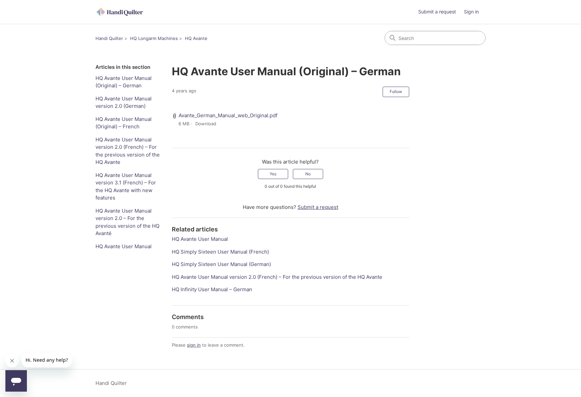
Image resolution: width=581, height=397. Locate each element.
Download (205, 123)
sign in (194, 345)
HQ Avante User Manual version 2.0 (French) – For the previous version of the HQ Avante (127, 151)
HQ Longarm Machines (154, 38)
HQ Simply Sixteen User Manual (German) (221, 264)
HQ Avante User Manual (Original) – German (123, 82)
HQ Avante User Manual (123, 246)
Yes (273, 173)
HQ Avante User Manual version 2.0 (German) (123, 102)
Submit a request (437, 11)
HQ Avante (196, 38)
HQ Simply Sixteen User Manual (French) (220, 252)
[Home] (120, 12)
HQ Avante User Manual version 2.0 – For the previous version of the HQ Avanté (127, 222)
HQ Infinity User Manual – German (212, 289)
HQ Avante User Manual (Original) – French (123, 123)
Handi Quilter (109, 38)
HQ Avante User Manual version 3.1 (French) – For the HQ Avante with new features (125, 186)
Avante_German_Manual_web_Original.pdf (228, 115)
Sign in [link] (471, 11)
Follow (396, 91)
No (308, 173)
